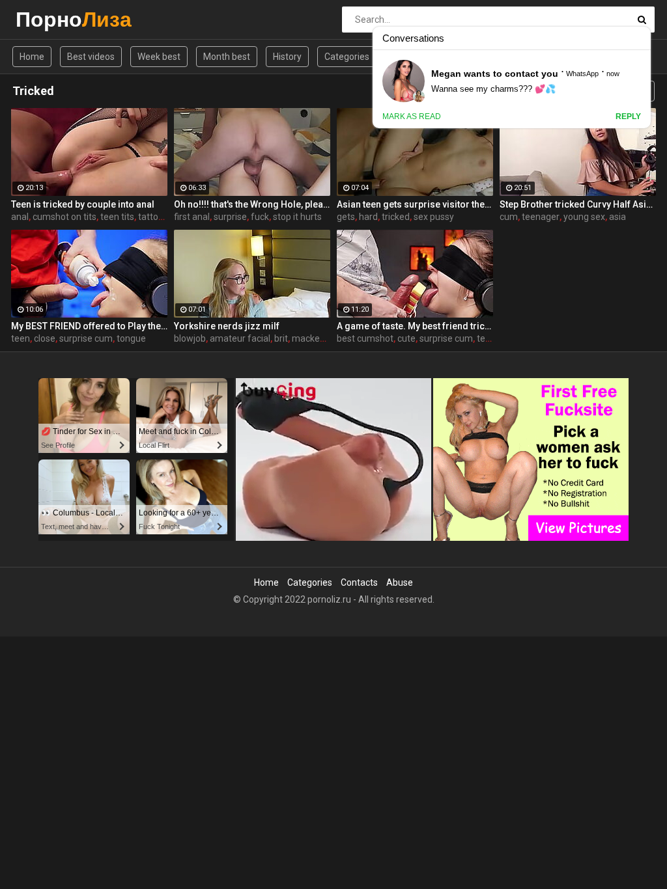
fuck (260, 217)
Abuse (399, 582)
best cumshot (365, 338)
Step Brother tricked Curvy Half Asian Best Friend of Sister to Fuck (578, 204)
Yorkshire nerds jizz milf (226, 326)
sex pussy (434, 217)
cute (406, 338)
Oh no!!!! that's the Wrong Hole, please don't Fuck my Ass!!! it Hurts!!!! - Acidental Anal (252, 204)
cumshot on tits (64, 217)
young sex (584, 217)
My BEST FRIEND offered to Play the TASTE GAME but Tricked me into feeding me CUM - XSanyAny (89, 326)
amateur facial (240, 338)
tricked (396, 217)
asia (617, 217)
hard (368, 217)
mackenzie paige (327, 338)
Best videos (91, 56)
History (287, 56)
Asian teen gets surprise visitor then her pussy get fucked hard (415, 204)
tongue (131, 338)
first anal (192, 217)
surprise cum (86, 338)
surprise (230, 217)
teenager (541, 217)
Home (32, 56)
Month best (226, 56)
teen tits (117, 217)
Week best (158, 56)
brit (281, 338)
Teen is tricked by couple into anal (82, 204)
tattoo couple (165, 217)
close (44, 338)
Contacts (359, 582)
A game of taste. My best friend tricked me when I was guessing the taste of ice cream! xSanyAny (415, 326)
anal (20, 217)
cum (509, 217)
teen (20, 338)
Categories (346, 56)
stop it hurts (297, 217)
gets (346, 217)
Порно (50, 19)
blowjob (190, 338)
